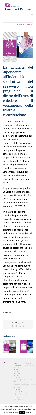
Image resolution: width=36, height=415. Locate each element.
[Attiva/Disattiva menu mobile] (32, 14)
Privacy (27, 363)
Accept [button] (22, 412)
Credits (32, 365)
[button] (4, 346)
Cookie (32, 363)
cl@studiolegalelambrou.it (22, 394)
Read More (29, 412)
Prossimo (29, 24)
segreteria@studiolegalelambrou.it (25, 380)
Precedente (20, 24)
